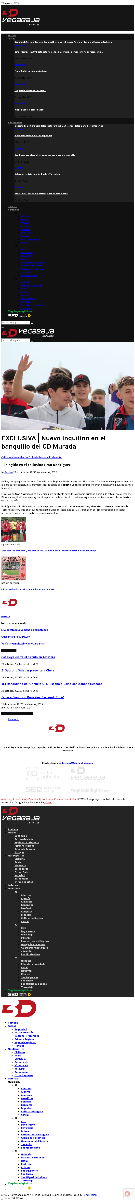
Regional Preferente (50, 457)
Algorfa (25, 219)
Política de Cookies (52, 799)
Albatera (25, 216)
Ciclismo (18, 129)
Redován (25, 292)
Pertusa (8, 472)
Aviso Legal (7, 799)
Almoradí (25, 223)
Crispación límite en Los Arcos (30, 90)
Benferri (25, 229)
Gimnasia (20, 865)
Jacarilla (25, 272)
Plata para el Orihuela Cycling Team (33, 135)
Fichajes (19, 852)
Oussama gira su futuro (15, 637)
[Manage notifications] (127, 1193)
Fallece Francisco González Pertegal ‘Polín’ (32, 697)
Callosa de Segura (30, 239)
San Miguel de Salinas (32, 305)
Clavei (48, 802)
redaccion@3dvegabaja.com (76, 763)
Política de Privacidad (28, 799)
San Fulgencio (28, 298)
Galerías (12, 206)
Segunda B (20, 45)
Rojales (25, 295)
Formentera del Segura (33, 262)
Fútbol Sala (21, 872)
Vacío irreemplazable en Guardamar (23, 643)
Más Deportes (15, 122)
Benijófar (26, 232)
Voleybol (19, 875)
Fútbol (11, 38)
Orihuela (25, 282)
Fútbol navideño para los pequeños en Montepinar (27, 589)
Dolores (25, 259)
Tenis (17, 862)
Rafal (24, 288)
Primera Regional (24, 845)
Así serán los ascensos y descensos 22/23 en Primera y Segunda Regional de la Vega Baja (48, 550)
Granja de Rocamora (31, 265)
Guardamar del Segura (32, 269)
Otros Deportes (23, 881)
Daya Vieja (26, 255)
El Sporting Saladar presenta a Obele (27, 671)
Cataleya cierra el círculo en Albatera (28, 657)
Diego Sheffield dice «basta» (29, 109)
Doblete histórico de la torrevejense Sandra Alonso (41, 193)
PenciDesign (90, 1194)
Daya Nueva (27, 252)
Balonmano (21, 878)
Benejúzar (26, 226)
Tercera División (24, 839)
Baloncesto (21, 868)
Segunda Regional (25, 849)
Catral (24, 242)
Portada (12, 35)
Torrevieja (26, 308)
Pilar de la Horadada (31, 285)
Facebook (13, 719)
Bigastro (25, 236)
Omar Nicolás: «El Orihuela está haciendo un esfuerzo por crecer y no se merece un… (58, 51)
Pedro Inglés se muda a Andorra (30, 71)
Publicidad (71, 799)
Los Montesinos (29, 275)
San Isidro (26, 301)
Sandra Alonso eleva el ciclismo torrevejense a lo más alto (44, 155)
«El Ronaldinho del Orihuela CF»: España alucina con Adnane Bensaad (52, 684)
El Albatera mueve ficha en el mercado (24, 630)
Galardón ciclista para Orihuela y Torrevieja (37, 174)
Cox (23, 249)
